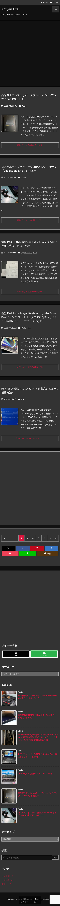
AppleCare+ (26, 252)
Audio (24, 106)
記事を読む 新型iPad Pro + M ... (30, 367)
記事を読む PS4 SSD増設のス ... (30, 438)
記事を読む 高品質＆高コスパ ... (30, 145)
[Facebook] (23, 548)
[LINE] (27, 553)
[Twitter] (8, 548)
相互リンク (6, 884)
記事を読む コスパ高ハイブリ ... (30, 220)
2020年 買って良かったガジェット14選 (35, 773)
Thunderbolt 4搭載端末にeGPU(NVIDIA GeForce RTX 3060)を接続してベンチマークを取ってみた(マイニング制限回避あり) (38, 737)
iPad (35, 252)
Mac (29, 328)
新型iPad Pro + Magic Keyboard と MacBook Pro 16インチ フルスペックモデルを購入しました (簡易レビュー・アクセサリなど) (29, 317)
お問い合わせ (7, 880)
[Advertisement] (30, 51)
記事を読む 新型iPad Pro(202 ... (30, 291)
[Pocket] (10, 553)
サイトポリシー (8, 876)
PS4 (22, 399)
